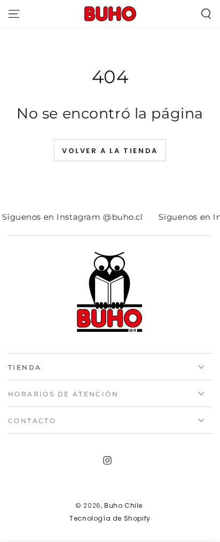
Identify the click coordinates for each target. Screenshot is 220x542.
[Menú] (14, 14)
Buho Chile (123, 505)
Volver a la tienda (110, 151)
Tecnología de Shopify (110, 518)
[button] (206, 14)
